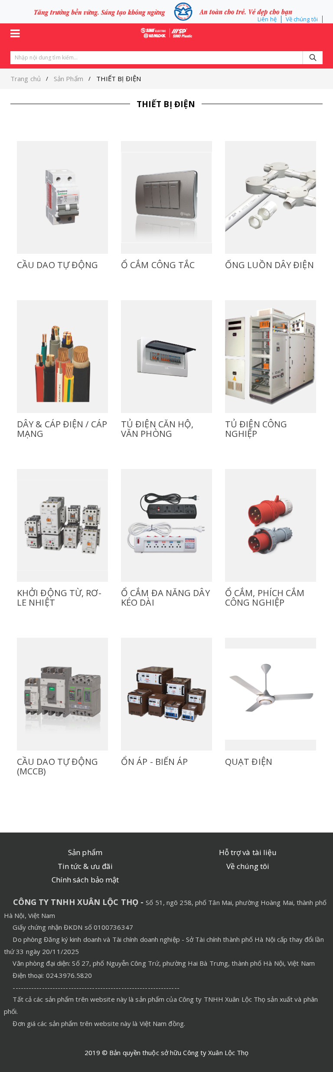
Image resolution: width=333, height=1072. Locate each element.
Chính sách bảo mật (85, 880)
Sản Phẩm (68, 78)
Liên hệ (267, 19)
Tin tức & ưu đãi (85, 866)
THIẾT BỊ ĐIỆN (118, 78)
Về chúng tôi (302, 19)
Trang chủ (25, 78)
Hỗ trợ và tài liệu (248, 852)
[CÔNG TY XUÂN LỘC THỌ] (166, 32)
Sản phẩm (85, 852)
